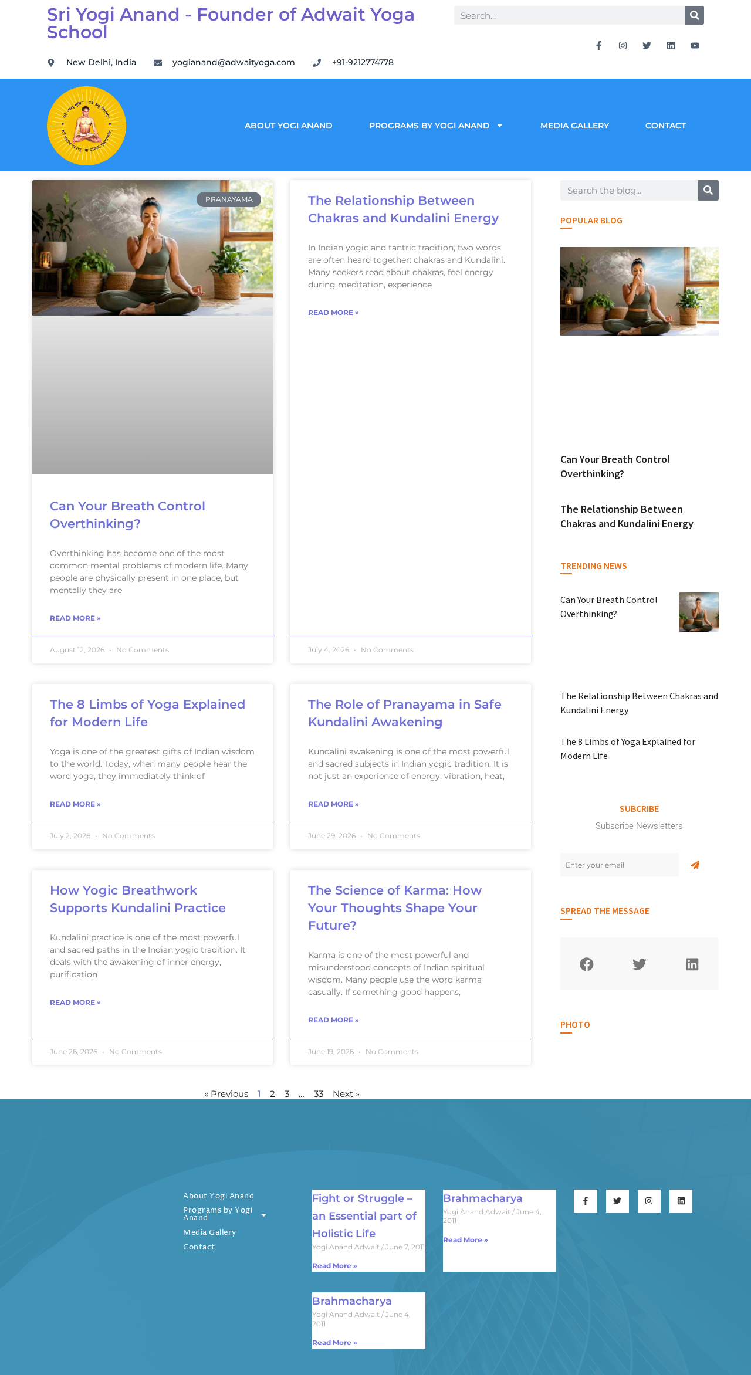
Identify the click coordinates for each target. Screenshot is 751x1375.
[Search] (694, 15)
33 (318, 1093)
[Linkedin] (671, 45)
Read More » (75, 618)
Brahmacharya (483, 1198)
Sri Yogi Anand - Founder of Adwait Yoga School (231, 23)
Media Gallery (574, 125)
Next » (346, 1093)
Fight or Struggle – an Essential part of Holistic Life (364, 1216)
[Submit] (695, 864)
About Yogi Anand (289, 125)
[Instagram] (623, 45)
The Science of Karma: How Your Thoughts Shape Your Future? (395, 908)
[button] (586, 963)
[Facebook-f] (599, 45)
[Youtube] (695, 45)
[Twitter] (647, 45)
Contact (665, 125)
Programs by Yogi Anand (429, 125)
